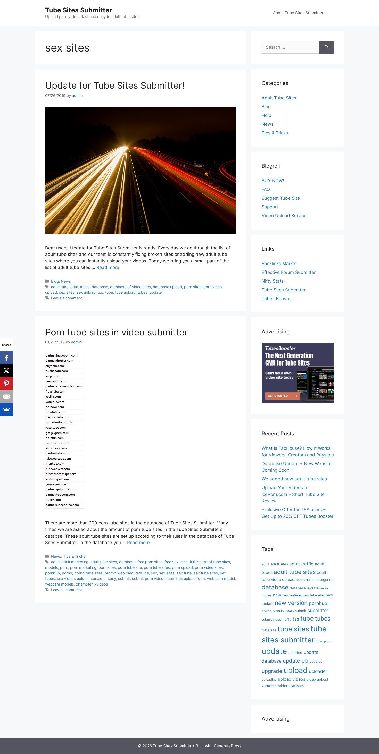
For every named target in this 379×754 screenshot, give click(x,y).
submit (124, 578)
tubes (142, 292)
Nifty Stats (273, 281)
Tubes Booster (277, 298)
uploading (269, 679)
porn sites (192, 287)
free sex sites (176, 562)
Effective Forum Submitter (289, 272)
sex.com (98, 578)
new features (292, 595)
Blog (55, 281)
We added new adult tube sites (294, 478)
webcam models (59, 584)
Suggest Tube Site (281, 198)
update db (295, 660)
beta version (305, 580)
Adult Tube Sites (279, 97)
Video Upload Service (284, 215)
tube (109, 292)
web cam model (221, 578)
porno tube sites (88, 573)
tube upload (125, 292)
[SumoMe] (6, 409)
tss (100, 292)
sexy (112, 578)
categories (324, 580)
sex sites (67, 292)
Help (266, 115)
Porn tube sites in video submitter (116, 332)
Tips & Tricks (74, 556)
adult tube (59, 287)
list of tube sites (216, 562)
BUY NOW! (273, 180)
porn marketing (83, 567)
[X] (6, 370)
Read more (107, 267)
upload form (194, 578)
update (156, 292)
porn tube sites (157, 567)
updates (316, 661)
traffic (286, 619)
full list (195, 562)
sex (154, 573)
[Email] (6, 396)
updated (295, 652)
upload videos (291, 679)
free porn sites (149, 562)
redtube (142, 573)
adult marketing (75, 562)
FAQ (266, 189)
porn (64, 567)
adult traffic (301, 563)
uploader (318, 671)
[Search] (326, 47)
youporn (297, 686)
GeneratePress (227, 745)
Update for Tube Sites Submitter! (115, 85)
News (66, 281)
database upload (167, 287)
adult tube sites (103, 562)
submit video (271, 619)
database (100, 287)
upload (296, 670)
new (277, 594)
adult (55, 562)
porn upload (182, 567)
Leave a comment (66, 298)
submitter (174, 578)
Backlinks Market (279, 263)
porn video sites (209, 567)
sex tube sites (206, 573)
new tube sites (314, 595)
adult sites (279, 564)
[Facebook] (6, 357)
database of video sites (130, 287)
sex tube (184, 573)
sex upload (86, 292)
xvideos (101, 584)
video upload (317, 679)
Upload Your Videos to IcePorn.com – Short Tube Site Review (293, 494)
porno (67, 573)
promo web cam (119, 573)
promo (266, 611)
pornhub (52, 573)
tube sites (293, 629)
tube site (269, 630)
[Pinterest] (6, 383)
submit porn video (147, 578)
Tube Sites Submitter (78, 10)
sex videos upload (73, 578)
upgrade (272, 671)
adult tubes (80, 287)
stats (290, 611)
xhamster (84, 584)
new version (291, 602)
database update (304, 588)
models (51, 567)
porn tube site (130, 567)
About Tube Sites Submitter (298, 12)
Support (270, 206)
